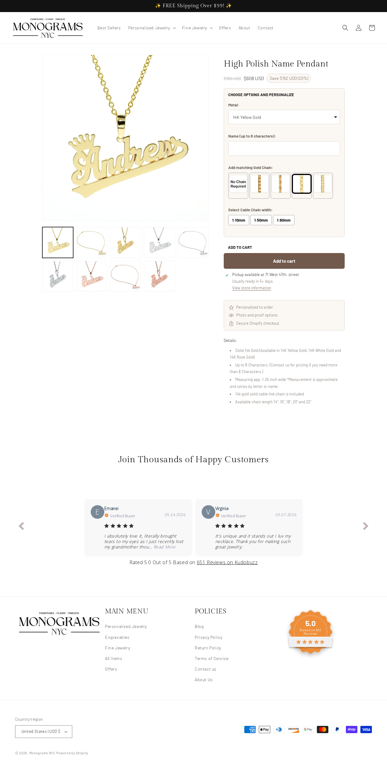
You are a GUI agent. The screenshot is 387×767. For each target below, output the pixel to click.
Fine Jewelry (117, 647)
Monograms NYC (42, 753)
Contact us (205, 668)
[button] (151, 27)
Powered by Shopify (72, 753)
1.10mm (238, 220)
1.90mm (284, 220)
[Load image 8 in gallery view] (125, 276)
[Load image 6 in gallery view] (57, 276)
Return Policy (208, 647)
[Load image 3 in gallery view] (125, 242)
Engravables (117, 636)
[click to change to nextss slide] (366, 527)
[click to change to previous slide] (21, 527)
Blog (199, 626)
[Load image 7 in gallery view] (91, 276)
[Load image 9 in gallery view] (159, 276)
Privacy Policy (208, 636)
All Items (113, 658)
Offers (111, 668)
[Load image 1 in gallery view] (57, 242)
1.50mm (261, 220)
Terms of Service (212, 658)
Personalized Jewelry (126, 626)
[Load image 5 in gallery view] (193, 242)
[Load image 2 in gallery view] (91, 242)
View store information (251, 287)
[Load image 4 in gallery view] (159, 242)
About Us (204, 679)
